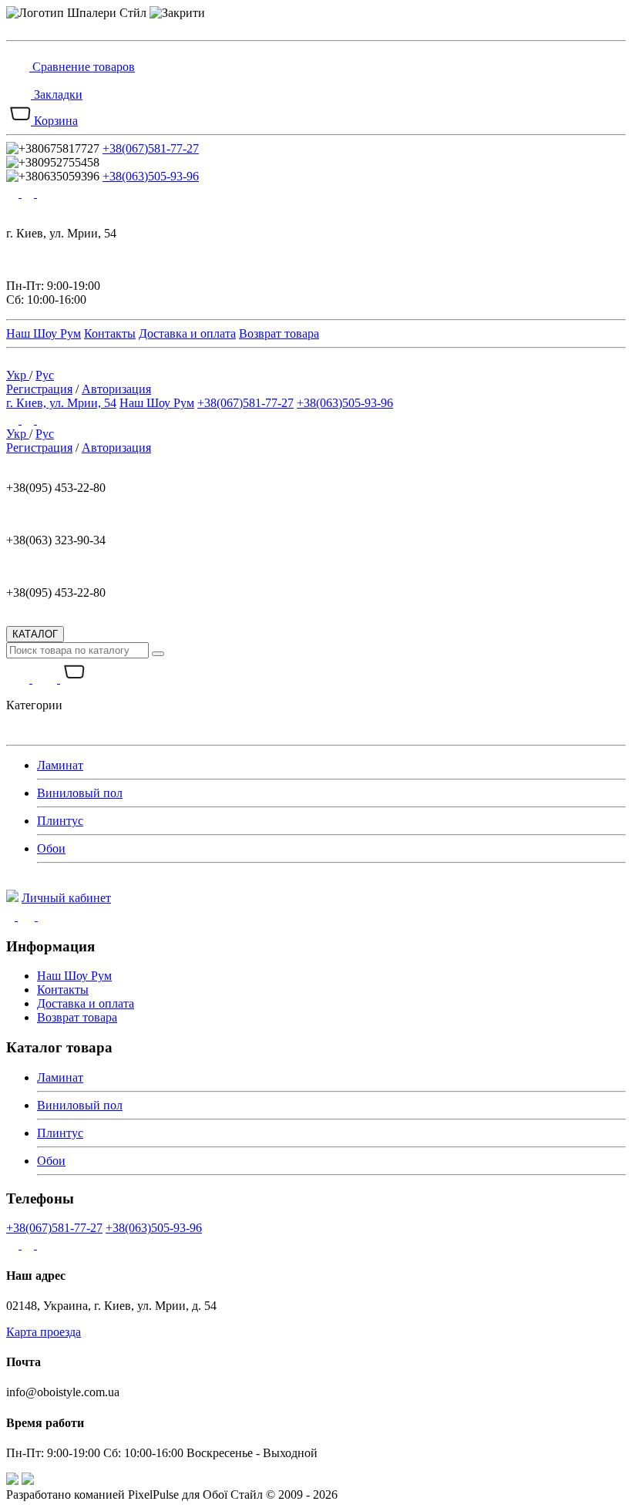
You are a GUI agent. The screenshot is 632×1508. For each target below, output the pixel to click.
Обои (51, 848)
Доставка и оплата (187, 333)
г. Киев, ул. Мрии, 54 (61, 402)
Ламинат (60, 765)
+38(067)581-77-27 (151, 148)
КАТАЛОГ (35, 634)
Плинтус (60, 820)
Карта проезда (43, 1331)
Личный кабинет (66, 897)
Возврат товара (279, 333)
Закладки (58, 94)
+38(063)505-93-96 (151, 176)
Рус (44, 375)
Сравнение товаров (83, 66)
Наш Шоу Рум (43, 333)
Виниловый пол (80, 792)
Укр (17, 375)
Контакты (110, 333)
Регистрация (39, 389)
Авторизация (116, 389)
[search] (158, 653)
